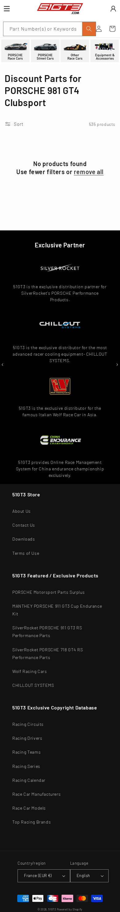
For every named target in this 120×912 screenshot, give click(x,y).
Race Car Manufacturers (36, 794)
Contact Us (23, 525)
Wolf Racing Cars (29, 671)
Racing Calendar (29, 780)
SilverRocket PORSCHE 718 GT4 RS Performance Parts (47, 653)
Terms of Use (25, 553)
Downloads (23, 539)
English (83, 875)
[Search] (89, 29)
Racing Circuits (28, 724)
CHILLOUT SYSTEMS (33, 685)
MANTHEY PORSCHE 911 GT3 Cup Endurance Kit (57, 609)
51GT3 (52, 909)
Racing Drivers (27, 738)
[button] (112, 29)
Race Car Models (29, 808)
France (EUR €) (38, 875)
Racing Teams (26, 752)
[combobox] (49, 29)
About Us (21, 511)
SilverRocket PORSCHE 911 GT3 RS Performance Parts (47, 631)
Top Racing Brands (31, 821)
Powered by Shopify (70, 909)
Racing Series (26, 766)
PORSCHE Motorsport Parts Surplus (48, 592)
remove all (89, 171)
